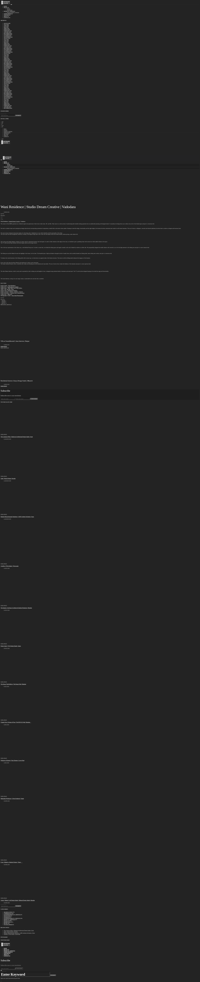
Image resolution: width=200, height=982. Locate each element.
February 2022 (8, 90)
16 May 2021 (6, 384)
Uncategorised (8, 924)
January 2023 (7, 77)
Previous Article (6, 304)
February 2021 (8, 105)
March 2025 (7, 44)
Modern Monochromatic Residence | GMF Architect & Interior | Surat (17, 516)
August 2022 (7, 83)
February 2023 (8, 75)
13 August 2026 (7, 480)
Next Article (5, 347)
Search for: (4, 114)
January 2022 (7, 92)
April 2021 (6, 103)
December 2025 (8, 33)
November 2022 (8, 79)
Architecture (9, 10)
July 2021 (6, 99)
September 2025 (8, 37)
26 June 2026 (7, 864)
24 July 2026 (7, 610)
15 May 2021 (6, 344)
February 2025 (8, 45)
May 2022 (6, 87)
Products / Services (9, 11)
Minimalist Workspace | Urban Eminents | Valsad (12, 798)
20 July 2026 (7, 648)
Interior (8, 8)
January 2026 (7, 32)
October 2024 (7, 50)
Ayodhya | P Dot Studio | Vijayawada (9, 566)
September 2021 (8, 96)
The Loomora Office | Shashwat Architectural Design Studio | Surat (17, 436)
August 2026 (7, 23)
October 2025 (7, 35)
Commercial (7, 913)
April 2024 (6, 58)
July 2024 (6, 54)
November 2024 (8, 49)
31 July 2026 (7, 568)
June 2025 (6, 40)
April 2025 (6, 43)
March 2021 (7, 104)
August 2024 (7, 53)
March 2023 (7, 74)
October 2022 (7, 80)
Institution (7, 915)
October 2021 (7, 95)
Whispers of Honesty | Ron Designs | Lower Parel (12, 760)
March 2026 (7, 29)
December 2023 (8, 63)
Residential (7, 922)
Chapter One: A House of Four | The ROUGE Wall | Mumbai (16, 722)
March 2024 (7, 59)
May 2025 (6, 42)
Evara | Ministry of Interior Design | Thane (11, 862)
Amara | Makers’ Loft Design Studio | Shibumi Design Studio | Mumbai (18, 900)
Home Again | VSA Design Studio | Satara (11, 646)
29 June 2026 (7, 800)
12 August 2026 (7, 518)
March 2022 (7, 89)
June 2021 (6, 100)
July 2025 (6, 39)
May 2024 (6, 57)
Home (5, 6)
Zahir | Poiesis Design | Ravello (8, 478)
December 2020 (8, 108)
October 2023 (7, 65)
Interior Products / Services (13, 12)
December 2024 (8, 48)
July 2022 (6, 84)
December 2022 (8, 78)
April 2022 (6, 88)
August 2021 (7, 98)
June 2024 (6, 55)
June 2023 (6, 70)
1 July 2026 (6, 762)
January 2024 (7, 62)
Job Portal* (7, 15)
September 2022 (8, 82)
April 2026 (6, 28)
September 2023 (8, 67)
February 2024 (8, 60)
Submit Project (8, 13)
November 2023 (8, 64)
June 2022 (6, 85)
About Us (6, 16)
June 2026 (6, 25)
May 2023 (6, 72)
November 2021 (8, 94)
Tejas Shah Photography (17, 295)
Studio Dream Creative (14, 221)
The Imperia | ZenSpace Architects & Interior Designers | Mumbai (16, 608)
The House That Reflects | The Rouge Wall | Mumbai (13, 684)
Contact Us (7, 17)
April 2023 (6, 73)
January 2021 (7, 106)
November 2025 (8, 34)
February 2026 (8, 30)
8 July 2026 (6, 686)
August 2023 (7, 68)
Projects (6, 7)
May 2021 (6, 101)
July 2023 (6, 69)
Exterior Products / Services (12, 914)
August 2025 (7, 38)
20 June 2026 (7, 902)
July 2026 (6, 24)
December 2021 (8, 93)
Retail (6, 923)
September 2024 (8, 52)
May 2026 (6, 27)
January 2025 (7, 47)
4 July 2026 (6, 724)
